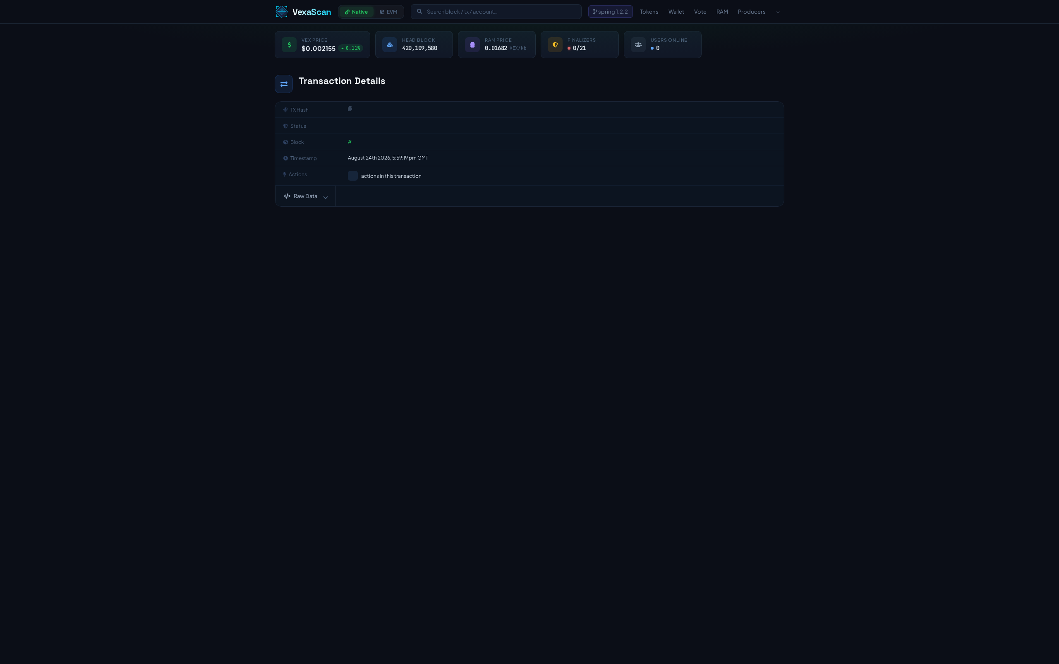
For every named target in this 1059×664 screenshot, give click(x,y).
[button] (305, 196)
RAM (722, 11)
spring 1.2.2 (612, 11)
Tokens (649, 11)
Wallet (676, 11)
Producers (752, 11)
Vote (700, 11)
